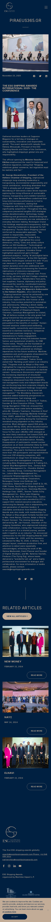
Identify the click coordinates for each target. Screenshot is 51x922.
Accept (14, 917)
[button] (34, 76)
